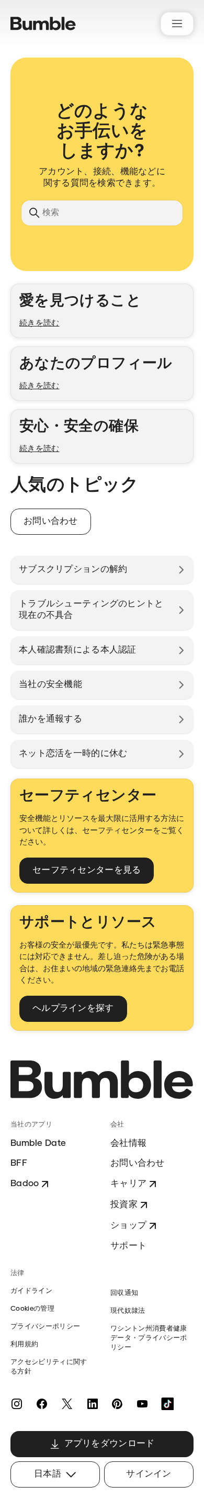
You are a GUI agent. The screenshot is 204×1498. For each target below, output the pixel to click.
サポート (128, 1246)
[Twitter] (67, 1404)
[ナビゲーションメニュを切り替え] (177, 24)
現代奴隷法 (127, 1311)
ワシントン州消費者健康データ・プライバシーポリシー (148, 1338)
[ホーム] (43, 23)
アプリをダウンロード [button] (109, 1443)
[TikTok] (167, 1404)
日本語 (47, 1474)
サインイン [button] (148, 1474)
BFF (18, 1163)
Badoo (24, 1183)
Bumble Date (38, 1143)
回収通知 (124, 1293)
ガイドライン (31, 1291)
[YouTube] (142, 1404)
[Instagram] (16, 1404)
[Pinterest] (117, 1404)
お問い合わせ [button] (51, 521)
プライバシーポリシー (45, 1326)
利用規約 (24, 1344)
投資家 (124, 1204)
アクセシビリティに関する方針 (48, 1367)
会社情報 (128, 1143)
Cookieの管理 (32, 1308)
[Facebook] (42, 1404)
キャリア (128, 1183)
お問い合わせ (137, 1163)
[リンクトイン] (92, 1404)
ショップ (128, 1225)
